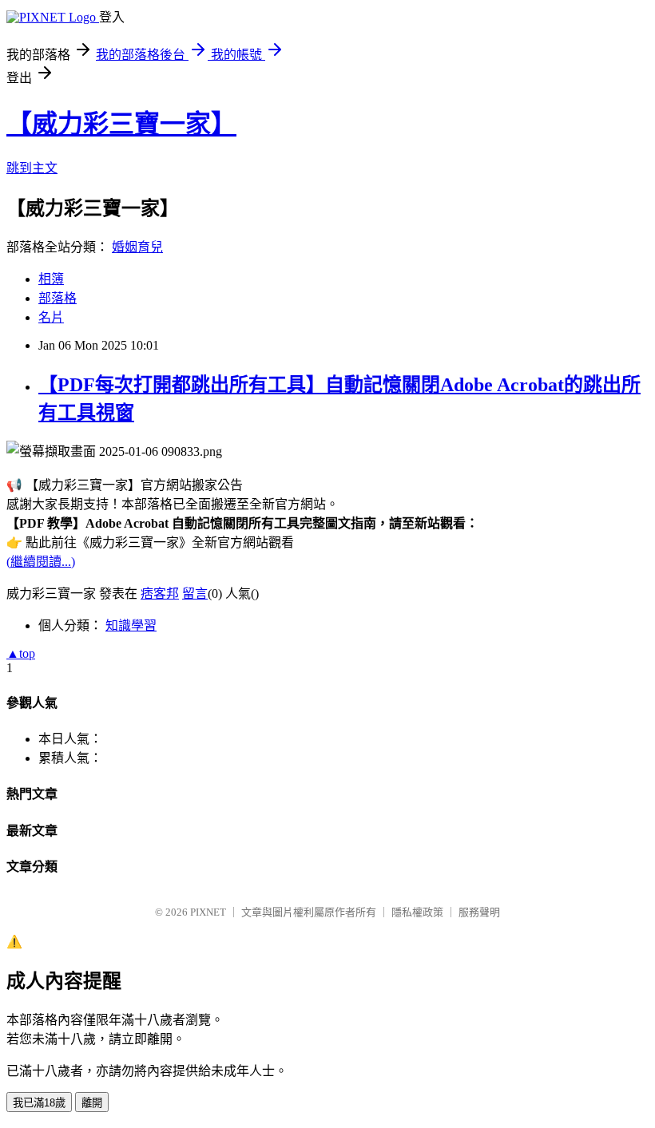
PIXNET (208, 912)
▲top (20, 653)
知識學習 (131, 625)
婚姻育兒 (137, 247)
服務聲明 (479, 912)
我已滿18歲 (39, 1103)
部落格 (57, 298)
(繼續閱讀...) (40, 561)
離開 (91, 1103)
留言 (195, 593)
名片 (51, 317)
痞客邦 (160, 593)
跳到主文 (32, 168)
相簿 (51, 279)
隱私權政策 (417, 912)
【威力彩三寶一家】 (121, 123)
